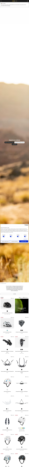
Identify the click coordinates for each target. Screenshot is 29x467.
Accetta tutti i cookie (23, 241)
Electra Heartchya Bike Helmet (7, 391)
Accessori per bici (4, 283)
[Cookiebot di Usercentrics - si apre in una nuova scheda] (25, 225)
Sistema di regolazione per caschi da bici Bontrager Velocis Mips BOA (21, 372)
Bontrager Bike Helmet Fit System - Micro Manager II (22, 391)
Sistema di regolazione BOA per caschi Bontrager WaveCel (21, 410)
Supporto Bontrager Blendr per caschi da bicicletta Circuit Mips (21, 352)
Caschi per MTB (14, 144)
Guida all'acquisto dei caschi (9, 142)
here (9, 5)
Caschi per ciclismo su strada (19, 142)
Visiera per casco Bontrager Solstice (7, 410)
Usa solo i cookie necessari (5, 241)
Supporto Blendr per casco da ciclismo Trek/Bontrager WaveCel (7, 352)
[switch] (11, 236)
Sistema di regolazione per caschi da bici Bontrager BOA (7, 371)
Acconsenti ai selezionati (14, 241)
